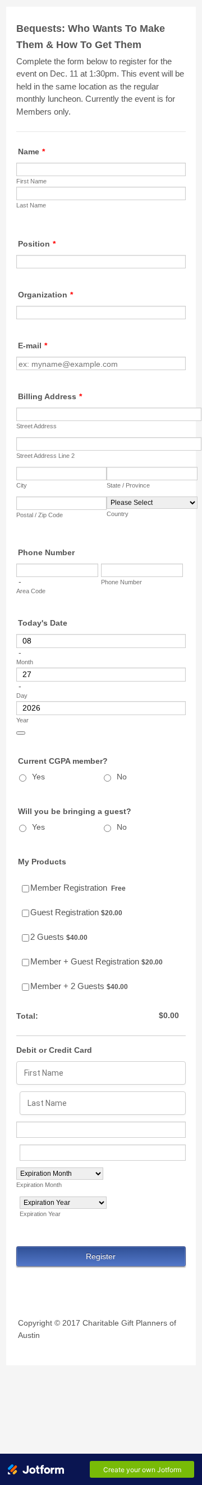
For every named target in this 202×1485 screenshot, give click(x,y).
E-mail (32, 345)
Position (37, 243)
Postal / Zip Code (39, 515)
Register (101, 1256)
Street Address (36, 426)
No (122, 776)
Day (21, 695)
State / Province (128, 485)
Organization (45, 294)
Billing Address (50, 396)
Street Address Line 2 (45, 455)
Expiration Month (39, 1184)
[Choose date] (20, 733)
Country (117, 513)
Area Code (30, 591)
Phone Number (46, 552)
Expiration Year (40, 1213)
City (21, 485)
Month (24, 662)
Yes (38, 776)
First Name (31, 181)
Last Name (31, 205)
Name (31, 151)
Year (22, 720)
